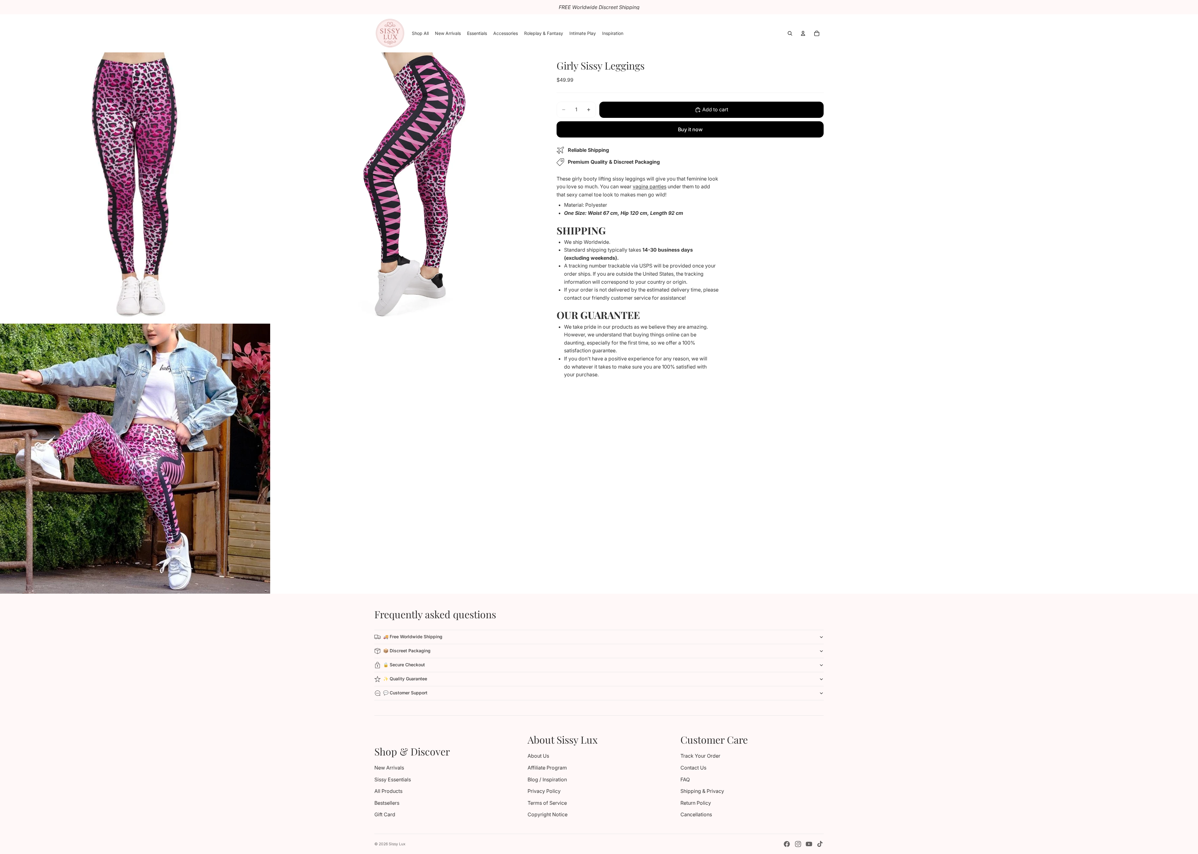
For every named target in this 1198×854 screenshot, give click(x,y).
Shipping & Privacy (702, 791)
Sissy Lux (397, 844)
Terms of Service (547, 803)
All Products (388, 791)
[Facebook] (787, 844)
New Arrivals (389, 768)
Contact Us (693, 768)
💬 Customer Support (405, 692)
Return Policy (695, 803)
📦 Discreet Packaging (407, 650)
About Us (538, 756)
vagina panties (649, 186)
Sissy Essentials (392, 779)
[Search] (790, 33)
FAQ (685, 779)
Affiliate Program (547, 768)
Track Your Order (700, 756)
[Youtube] (809, 844)
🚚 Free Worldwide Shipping (412, 636)
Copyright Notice (547, 814)
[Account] (803, 33)
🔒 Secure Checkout (404, 664)
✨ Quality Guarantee (405, 678)
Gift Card (384, 814)
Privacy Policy (544, 791)
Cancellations (696, 814)
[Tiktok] (820, 844)
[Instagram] (798, 844)
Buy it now (690, 129)
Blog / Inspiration (547, 779)
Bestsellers (386, 803)
